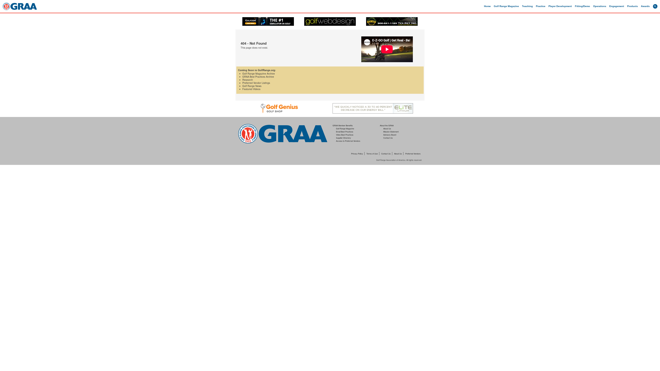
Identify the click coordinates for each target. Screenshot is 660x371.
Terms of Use (372, 153)
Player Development (560, 6)
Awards (645, 6)
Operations (599, 6)
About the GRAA (387, 125)
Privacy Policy (357, 153)
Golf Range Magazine (506, 6)
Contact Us (388, 137)
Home (487, 6)
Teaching (527, 6)
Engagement (616, 6)
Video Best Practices (344, 134)
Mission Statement (391, 131)
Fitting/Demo (582, 6)
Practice (540, 6)
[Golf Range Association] (20, 6)
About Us (387, 128)
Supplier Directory (343, 137)
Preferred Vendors (413, 153)
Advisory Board (389, 134)
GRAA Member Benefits (343, 125)
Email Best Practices (344, 131)
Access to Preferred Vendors (348, 140)
